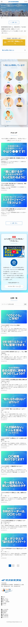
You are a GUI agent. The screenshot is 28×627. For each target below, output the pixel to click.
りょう (19, 108)
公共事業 (4, 603)
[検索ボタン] (26, 1)
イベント (4, 604)
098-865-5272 (7, 586)
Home (3, 596)
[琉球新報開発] (13, 1)
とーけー (8, 108)
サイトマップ (5, 617)
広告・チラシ (5, 598)
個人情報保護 (5, 615)
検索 (25, 304)
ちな (19, 82)
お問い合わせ (5, 614)
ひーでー (8, 121)
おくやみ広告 (5, 609)
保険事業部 (4, 611)
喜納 (8, 82)
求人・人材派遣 (5, 601)
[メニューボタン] (1, 1)
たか (19, 95)
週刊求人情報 (5, 600)
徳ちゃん (8, 95)
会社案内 (4, 612)
